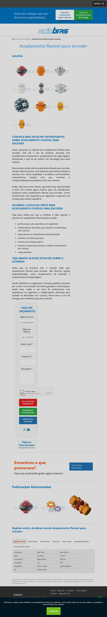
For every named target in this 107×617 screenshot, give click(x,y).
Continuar (53, 611)
